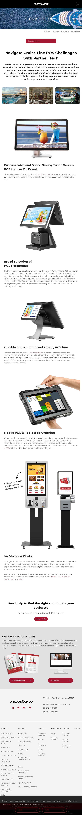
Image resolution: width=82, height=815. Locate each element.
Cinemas (21, 745)
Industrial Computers (5, 760)
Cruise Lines (75, 31)
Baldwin (11, 579)
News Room (56, 729)
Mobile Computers (8, 769)
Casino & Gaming (25, 742)
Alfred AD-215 (55, 577)
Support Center (66, 735)
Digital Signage (7, 779)
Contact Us (41, 619)
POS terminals (35, 353)
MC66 (6, 448)
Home (48, 31)
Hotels (21, 753)
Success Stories (54, 739)
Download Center (67, 746)
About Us (42, 729)
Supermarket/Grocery (27, 787)
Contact (77, 729)
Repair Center (65, 741)
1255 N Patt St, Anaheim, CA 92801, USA (60, 699)
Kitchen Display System (7, 774)
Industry (56, 31)
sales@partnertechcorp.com (58, 704)
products (5, 729)
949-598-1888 (52, 708)
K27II (21, 579)
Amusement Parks (26, 738)
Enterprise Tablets (8, 755)
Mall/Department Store (25, 778)
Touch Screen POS (45, 174)
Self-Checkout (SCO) (7, 743)
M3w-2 (68, 446)
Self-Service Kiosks (8, 738)
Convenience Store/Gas (23, 772)
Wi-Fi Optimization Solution (8, 784)
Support (66, 729)
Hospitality (65, 31)
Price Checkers (7, 751)
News (53, 734)
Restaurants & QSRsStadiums (24, 758)
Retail (20, 767)
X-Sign (3, 795)
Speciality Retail (24, 783)
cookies (7, 804)
